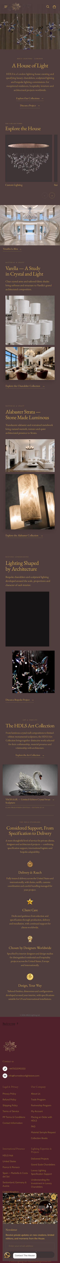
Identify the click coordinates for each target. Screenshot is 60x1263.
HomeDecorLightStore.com (39, 1261)
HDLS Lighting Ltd (19, 1261)
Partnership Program (41, 1105)
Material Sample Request (43, 1132)
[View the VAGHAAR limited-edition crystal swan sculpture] (30, 780)
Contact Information (13, 1123)
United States (9, 1161)
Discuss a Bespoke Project (20, 699)
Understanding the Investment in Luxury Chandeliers (41, 1183)
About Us (35, 1093)
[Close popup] (53, 1196)
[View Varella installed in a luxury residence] (30, 363)
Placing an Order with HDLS (41, 1119)
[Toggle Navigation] (6, 7)
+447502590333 (16, 1068)
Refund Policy (9, 1099)
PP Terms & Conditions (14, 1117)
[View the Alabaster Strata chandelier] (30, 455)
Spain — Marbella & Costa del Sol (15, 1175)
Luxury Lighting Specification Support (41, 1172)
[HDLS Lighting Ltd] (16, 7)
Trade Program (38, 1099)
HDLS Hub (8, 1155)
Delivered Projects (40, 1158)
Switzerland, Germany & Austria (15, 1184)
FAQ (33, 1126)
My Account (37, 1111)
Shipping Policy (10, 1105)
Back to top (9, 1023)
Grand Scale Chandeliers (43, 1164)
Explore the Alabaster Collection (24, 535)
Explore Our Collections (30, 98)
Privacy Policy (9, 1093)
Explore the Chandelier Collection (25, 386)
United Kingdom (11, 1191)
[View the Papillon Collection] (33, 672)
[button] (48, 7)
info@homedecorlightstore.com (23, 1075)
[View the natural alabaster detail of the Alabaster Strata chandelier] (30, 501)
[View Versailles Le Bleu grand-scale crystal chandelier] (30, 225)
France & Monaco (11, 1167)
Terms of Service (11, 1111)
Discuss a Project (30, 105)
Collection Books (39, 1138)
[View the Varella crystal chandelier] (30, 320)
